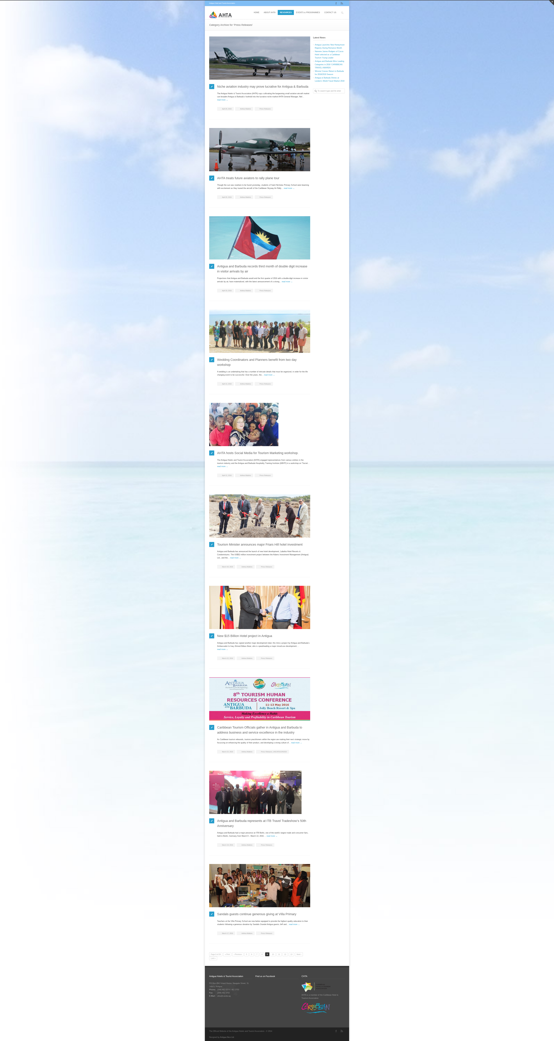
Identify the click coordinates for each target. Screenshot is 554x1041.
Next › (299, 954)
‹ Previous (238, 954)
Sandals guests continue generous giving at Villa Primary (256, 914)
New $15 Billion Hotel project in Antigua (244, 636)
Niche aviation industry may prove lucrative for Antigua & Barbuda (262, 86)
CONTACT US (330, 12)
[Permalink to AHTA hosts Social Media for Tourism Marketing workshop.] (259, 424)
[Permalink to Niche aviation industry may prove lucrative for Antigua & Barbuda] (259, 58)
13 (291, 954)
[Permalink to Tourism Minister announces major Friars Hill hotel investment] (259, 516)
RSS (342, 3)
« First (227, 954)
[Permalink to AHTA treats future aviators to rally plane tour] (259, 149)
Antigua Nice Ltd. (227, 1037)
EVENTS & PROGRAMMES (308, 12)
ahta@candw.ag (224, 996)
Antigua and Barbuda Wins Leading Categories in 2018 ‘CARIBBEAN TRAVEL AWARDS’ (329, 64)
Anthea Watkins (245, 109)
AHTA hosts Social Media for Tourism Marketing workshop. (257, 453)
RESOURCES (286, 12)
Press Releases (265, 109)
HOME (256, 12)
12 (285, 954)
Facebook (336, 3)
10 (273, 954)
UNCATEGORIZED (280, 752)
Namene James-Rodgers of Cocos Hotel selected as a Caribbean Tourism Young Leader (329, 54)
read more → (222, 100)
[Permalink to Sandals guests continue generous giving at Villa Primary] (259, 885)
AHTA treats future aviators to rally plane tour (248, 178)
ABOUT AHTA (270, 12)
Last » (213, 958)
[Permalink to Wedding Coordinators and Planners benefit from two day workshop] (259, 331)
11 (279, 954)
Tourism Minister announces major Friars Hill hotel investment (260, 544)
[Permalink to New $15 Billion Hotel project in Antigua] (259, 607)
